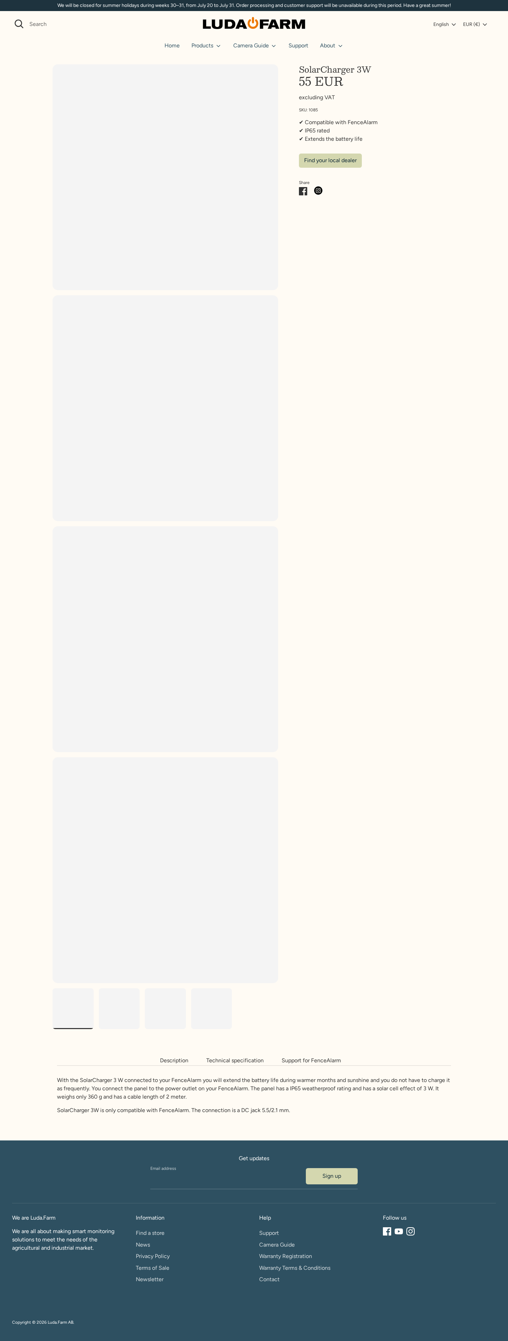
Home (172, 45)
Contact (269, 1279)
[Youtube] (399, 1231)
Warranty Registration (285, 1256)
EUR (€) (471, 24)
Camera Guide (251, 45)
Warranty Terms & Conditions (294, 1268)
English (441, 24)
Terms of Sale (152, 1268)
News (143, 1244)
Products (203, 45)
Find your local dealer (330, 160)
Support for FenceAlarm (311, 1060)
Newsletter (149, 1279)
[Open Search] (19, 24)
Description (174, 1060)
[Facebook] (387, 1231)
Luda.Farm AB (60, 1322)
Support (298, 45)
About (328, 45)
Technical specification (235, 1060)
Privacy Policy (153, 1256)
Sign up (331, 1176)
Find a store (150, 1233)
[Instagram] (410, 1231)
